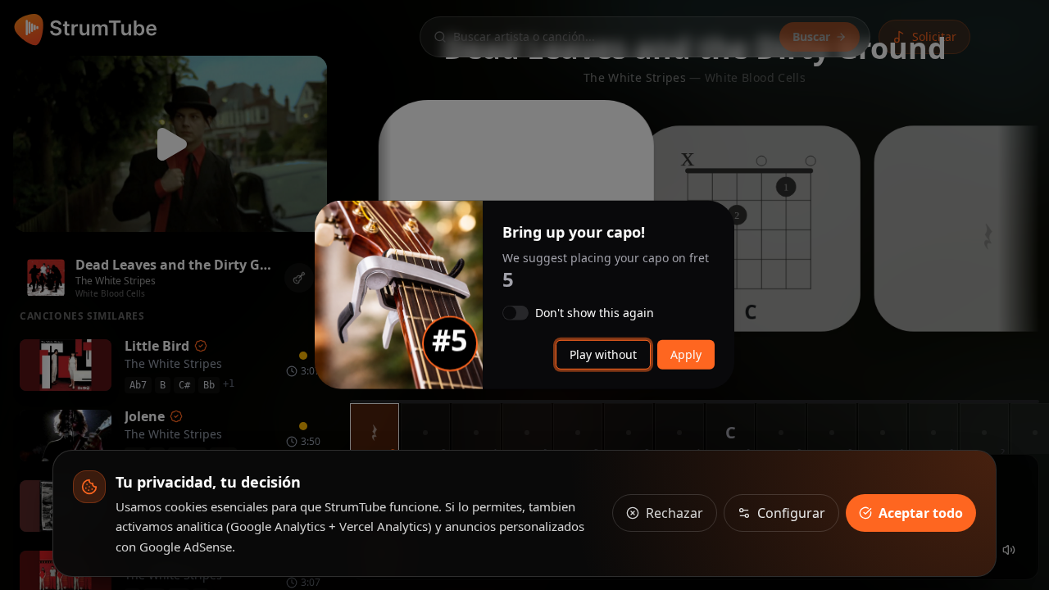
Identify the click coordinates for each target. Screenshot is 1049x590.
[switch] (515, 313)
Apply (686, 354)
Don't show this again (594, 313)
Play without (603, 354)
